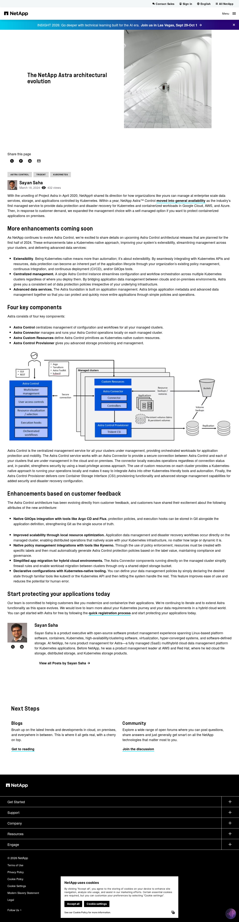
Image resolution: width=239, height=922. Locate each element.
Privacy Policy (15, 872)
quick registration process (110, 612)
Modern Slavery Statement (23, 893)
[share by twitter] (11, 161)
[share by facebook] (20, 161)
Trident (41, 174)
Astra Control (19, 174)
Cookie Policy (15, 879)
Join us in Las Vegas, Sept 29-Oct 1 (169, 25)
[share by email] (38, 161)
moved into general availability (180, 200)
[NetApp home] (16, 13)
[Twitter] (12, 646)
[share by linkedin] (29, 161)
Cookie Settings (16, 886)
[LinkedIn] (21, 646)
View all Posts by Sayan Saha (62, 663)
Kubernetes (60, 174)
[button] (229, 13)
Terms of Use (15, 865)
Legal (10, 900)
